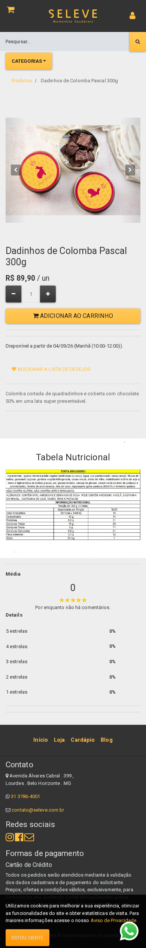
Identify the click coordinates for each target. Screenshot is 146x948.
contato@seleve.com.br (38, 810)
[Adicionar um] (48, 294)
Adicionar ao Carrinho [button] (76, 315)
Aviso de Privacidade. (114, 920)
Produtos (22, 80)
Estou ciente (27, 937)
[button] (16, 170)
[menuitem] (40, 740)
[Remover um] (13, 294)
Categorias (27, 61)
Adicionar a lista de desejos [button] (53, 369)
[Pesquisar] (138, 41)
